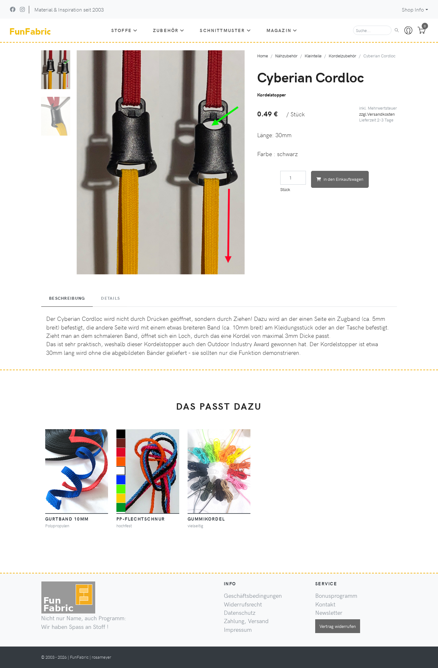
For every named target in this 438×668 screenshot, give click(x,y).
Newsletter (328, 612)
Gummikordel (206, 518)
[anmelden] (408, 30)
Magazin (278, 30)
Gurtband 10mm (67, 518)
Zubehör (166, 30)
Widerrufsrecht (243, 604)
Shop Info (413, 9)
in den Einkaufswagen (343, 179)
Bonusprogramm (336, 595)
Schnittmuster (222, 30)
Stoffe (121, 30)
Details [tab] (110, 298)
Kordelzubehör (342, 55)
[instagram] (22, 9)
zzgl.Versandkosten (377, 114)
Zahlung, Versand (246, 621)
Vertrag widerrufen (337, 626)
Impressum (238, 629)
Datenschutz (240, 612)
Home (262, 55)
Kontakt (325, 604)
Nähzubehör (286, 55)
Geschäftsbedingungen (253, 595)
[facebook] (13, 9)
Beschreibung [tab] (67, 298)
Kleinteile (313, 55)
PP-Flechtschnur (140, 518)
